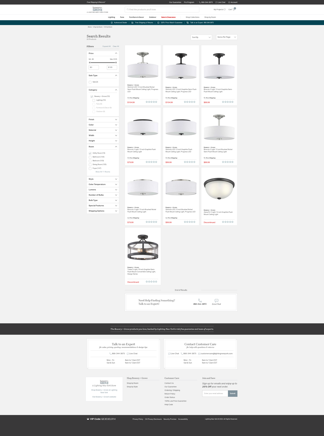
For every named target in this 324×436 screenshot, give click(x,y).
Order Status (170, 397)
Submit (232, 393)
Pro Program (189, 2)
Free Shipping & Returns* (96, 2)
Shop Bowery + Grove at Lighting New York (104, 391)
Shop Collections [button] (192, 17)
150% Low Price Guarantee (175, 401)
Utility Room (108, 27)
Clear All (116, 46)
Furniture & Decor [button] (136, 17)
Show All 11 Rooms (103, 172)
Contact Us (169, 383)
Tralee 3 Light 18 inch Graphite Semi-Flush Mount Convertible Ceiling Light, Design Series (141, 272)
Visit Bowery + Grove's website (104, 397)
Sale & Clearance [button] (168, 17)
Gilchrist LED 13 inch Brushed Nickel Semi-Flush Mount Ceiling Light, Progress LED (142, 89)
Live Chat (221, 2)
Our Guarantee (175, 2)
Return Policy (170, 394)
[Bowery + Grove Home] (97, 9)
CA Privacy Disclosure (153, 419)
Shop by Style (132, 387)
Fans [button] (122, 17)
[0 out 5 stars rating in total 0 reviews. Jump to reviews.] (152, 102)
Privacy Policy (138, 419)
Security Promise (170, 419)
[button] (232, 2)
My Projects (219, 9)
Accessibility (183, 419)
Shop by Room (97, 27)
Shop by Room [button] (210, 17)
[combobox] (162, 9)
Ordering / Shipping (172, 390)
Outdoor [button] (152, 17)
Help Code (169, 405)
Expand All (107, 46)
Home (90, 27)
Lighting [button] (111, 17)
